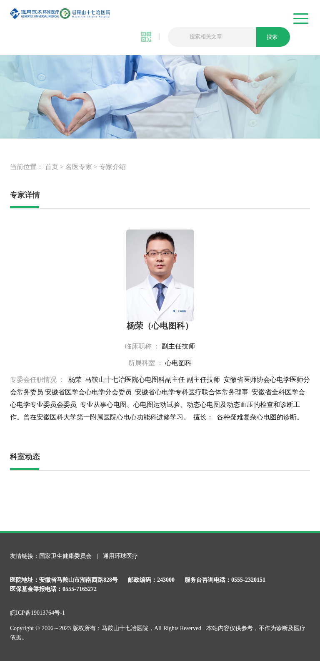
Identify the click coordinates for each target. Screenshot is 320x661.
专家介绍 (112, 166)
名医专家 (78, 166)
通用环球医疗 (120, 556)
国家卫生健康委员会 (66, 556)
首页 (51, 166)
